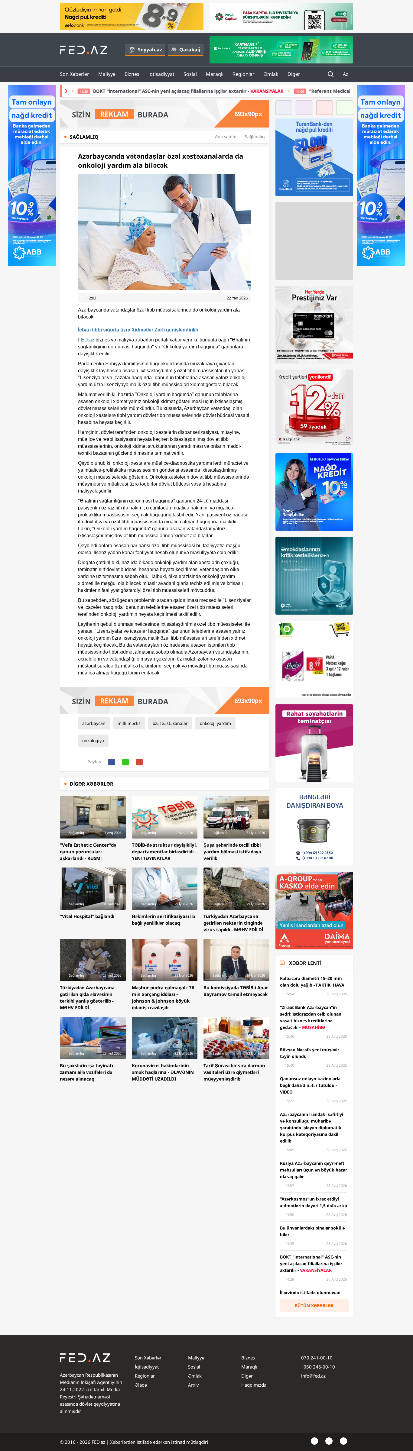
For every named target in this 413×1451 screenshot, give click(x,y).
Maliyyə (106, 74)
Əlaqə (141, 1385)
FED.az (86, 339)
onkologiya (93, 740)
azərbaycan (94, 723)
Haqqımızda (253, 1385)
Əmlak (271, 74)
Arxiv (193, 1385)
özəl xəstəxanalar (170, 723)
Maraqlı (214, 74)
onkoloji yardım (215, 723)
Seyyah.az (150, 49)
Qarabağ (189, 49)
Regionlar (244, 74)
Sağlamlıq (255, 136)
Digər (294, 74)
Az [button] (346, 74)
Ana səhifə (225, 136)
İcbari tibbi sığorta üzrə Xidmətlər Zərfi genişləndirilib (138, 329)
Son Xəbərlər (74, 74)
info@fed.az (313, 1376)
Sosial (190, 74)
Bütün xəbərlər (314, 1305)
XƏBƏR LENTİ (305, 963)
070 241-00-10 (317, 1358)
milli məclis (129, 723)
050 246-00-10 (318, 1367)
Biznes (132, 74)
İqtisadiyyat (161, 74)
